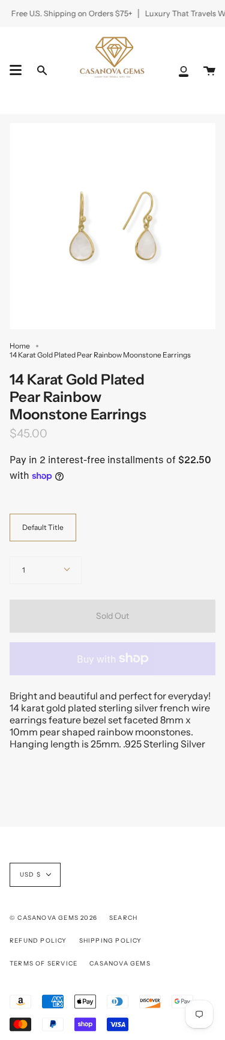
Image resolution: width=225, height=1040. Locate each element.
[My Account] (183, 70)
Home (20, 345)
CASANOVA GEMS (120, 963)
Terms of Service (43, 963)
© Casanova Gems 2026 (53, 918)
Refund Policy (38, 940)
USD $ (30, 874)
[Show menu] (15, 70)
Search (123, 918)
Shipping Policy (110, 940)
